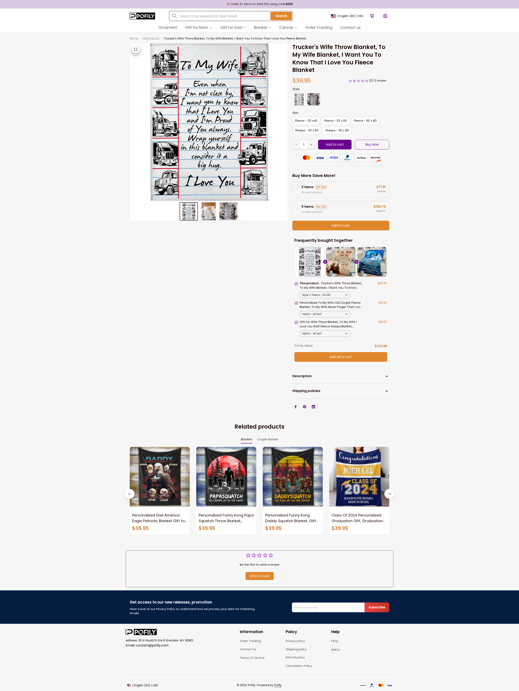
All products (151, 38)
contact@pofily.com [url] (152, 645)
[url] (278, 685)
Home (134, 38)
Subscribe (377, 607)
